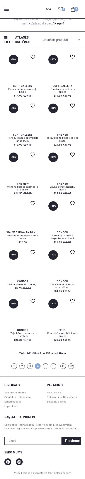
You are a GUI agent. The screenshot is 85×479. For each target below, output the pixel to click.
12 (71, 366)
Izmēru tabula (12, 401)
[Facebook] (8, 462)
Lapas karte (11, 406)
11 (63, 366)
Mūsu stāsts (54, 392)
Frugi (62, 330)
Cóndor (62, 232)
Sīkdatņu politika (56, 401)
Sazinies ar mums (15, 392)
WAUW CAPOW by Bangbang (23, 232)
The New (62, 134)
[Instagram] (19, 462)
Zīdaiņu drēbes (41, 23)
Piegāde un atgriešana (17, 397)
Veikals (33, 19)
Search (50, 14)
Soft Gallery (22, 86)
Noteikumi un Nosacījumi (62, 397)
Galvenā (19, 19)
